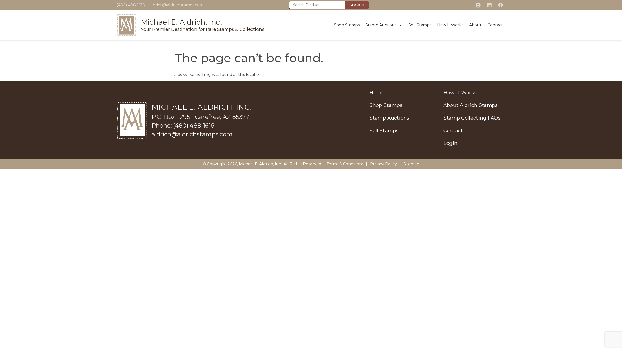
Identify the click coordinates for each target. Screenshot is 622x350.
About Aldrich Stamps (470, 105)
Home (376, 93)
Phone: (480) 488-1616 (183, 125)
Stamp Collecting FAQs (472, 118)
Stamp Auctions (380, 25)
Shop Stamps (347, 25)
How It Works (450, 25)
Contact (495, 25)
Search (357, 5)
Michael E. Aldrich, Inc (260, 164)
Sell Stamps (419, 25)
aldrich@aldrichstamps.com (176, 5)
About (475, 25)
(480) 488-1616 (131, 5)
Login (450, 143)
